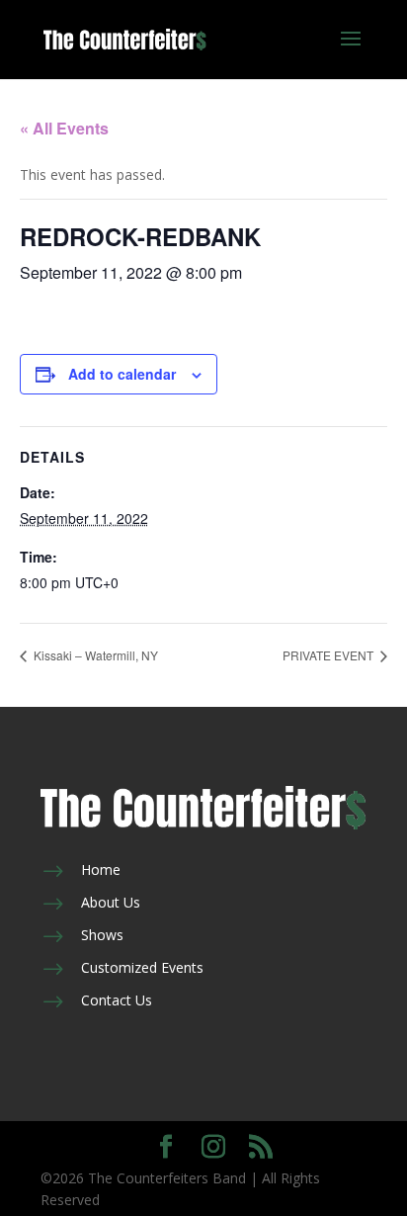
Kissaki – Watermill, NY (94, 655)
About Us (110, 902)
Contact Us (116, 1000)
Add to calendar (122, 374)
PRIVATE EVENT (329, 655)
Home (101, 869)
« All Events (64, 128)
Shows (102, 934)
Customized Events (142, 967)
